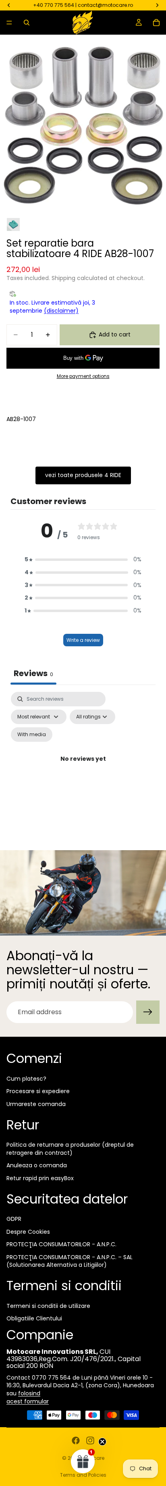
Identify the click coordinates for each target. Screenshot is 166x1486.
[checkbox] (31, 734)
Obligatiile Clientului (34, 1318)
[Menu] (9, 22)
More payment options (83, 376)
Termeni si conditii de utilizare (48, 1306)
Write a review (83, 640)
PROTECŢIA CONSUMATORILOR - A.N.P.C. (61, 1244)
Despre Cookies (28, 1232)
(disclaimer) (61, 311)
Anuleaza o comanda (36, 1165)
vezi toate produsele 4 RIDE (83, 475)
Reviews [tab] (33, 673)
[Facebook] (76, 1440)
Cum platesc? (26, 1079)
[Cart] (156, 22)
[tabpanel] (83, 768)
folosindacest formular (27, 1397)
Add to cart (115, 334)
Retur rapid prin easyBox (40, 1178)
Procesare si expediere (38, 1091)
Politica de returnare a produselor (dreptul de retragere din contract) (70, 1149)
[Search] (26, 22)
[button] (83, 560)
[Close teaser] (102, 1442)
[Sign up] (148, 1012)
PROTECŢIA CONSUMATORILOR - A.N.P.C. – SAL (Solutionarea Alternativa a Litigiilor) (69, 1261)
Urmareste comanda (36, 1104)
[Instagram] (90, 1440)
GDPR (13, 1219)
